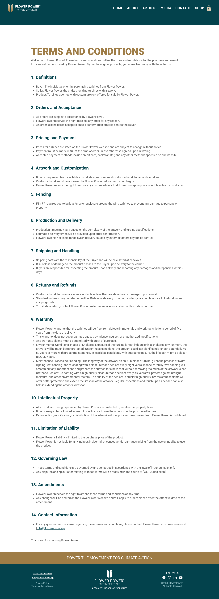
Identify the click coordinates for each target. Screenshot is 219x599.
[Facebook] (164, 578)
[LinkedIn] (175, 578)
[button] (132, 8)
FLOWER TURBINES (118, 588)
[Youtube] (181, 578)
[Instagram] (170, 578)
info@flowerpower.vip (51, 528)
